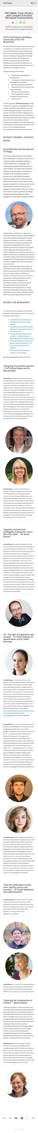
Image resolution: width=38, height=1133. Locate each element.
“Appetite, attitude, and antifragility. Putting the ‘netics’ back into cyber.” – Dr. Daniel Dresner (22, 329)
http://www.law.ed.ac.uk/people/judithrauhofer (21, 991)
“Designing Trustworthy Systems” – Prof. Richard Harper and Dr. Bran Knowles (21, 322)
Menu (34, 3)
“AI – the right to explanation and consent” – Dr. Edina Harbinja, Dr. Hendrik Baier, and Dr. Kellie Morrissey (22, 336)
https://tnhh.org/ (14, 914)
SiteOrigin (17, 1129)
